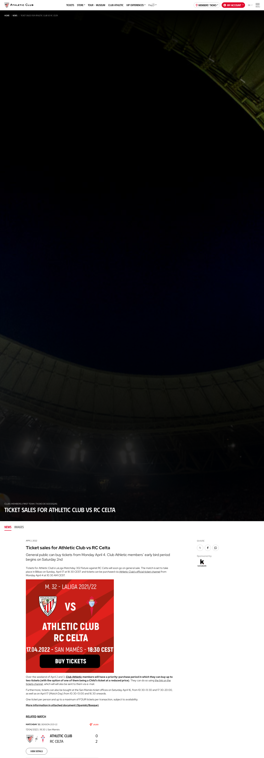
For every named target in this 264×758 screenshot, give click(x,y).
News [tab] (7, 527)
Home (6, 15)
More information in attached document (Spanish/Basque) (62, 705)
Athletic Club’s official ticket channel (139, 571)
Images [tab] (19, 527)
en (249, 5)
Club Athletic (74, 677)
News (15, 15)
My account (234, 5)
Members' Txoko (207, 5)
